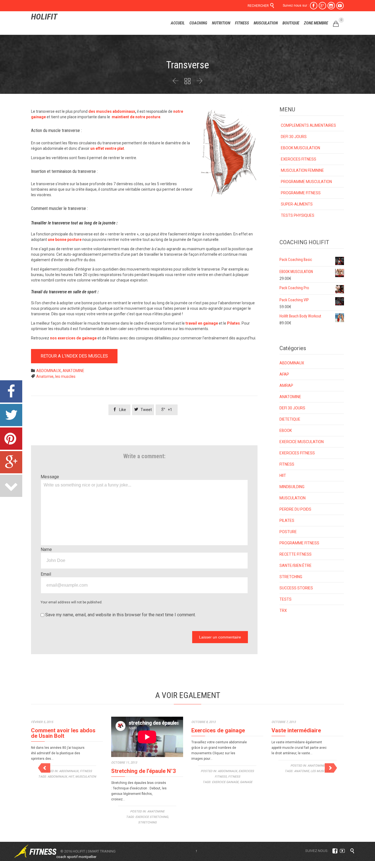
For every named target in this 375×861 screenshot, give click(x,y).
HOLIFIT (44, 16)
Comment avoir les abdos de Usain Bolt (63, 733)
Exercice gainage (225, 782)
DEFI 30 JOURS (294, 136)
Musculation (85, 776)
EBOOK (285, 430)
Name (46, 549)
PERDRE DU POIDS (295, 509)
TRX (283, 610)
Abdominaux (57, 776)
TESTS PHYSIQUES (297, 215)
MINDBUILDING (291, 487)
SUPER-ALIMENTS (297, 204)
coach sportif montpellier (76, 857)
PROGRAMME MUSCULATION (306, 181)
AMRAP (286, 385)
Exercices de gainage (218, 730)
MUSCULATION (292, 498)
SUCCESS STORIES (296, 588)
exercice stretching (151, 817)
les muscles (65, 376)
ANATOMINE (73, 370)
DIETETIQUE (289, 419)
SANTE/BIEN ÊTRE (295, 565)
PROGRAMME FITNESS (301, 193)
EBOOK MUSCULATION (300, 148)
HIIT (282, 475)
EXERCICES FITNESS (298, 159)
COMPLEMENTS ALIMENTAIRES (308, 125)
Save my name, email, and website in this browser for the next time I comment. (120, 614)
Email (46, 574)
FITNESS (286, 464)
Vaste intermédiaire (296, 730)
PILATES (286, 520)
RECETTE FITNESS (295, 554)
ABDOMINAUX (48, 370)
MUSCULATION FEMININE (302, 170)
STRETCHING (290, 577)
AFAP (284, 374)
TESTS (285, 599)
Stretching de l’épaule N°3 (143, 771)
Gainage (246, 782)
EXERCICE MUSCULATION (301, 442)
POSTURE (288, 532)
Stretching (147, 822)
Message (50, 476)
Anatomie (45, 376)
